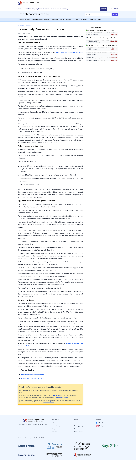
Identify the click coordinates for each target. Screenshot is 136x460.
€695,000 (113, 42)
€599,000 (113, 60)
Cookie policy (78, 432)
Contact (54, 432)
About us (55, 423)
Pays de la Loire (92, 34)
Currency (65, 9)
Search (115, 14)
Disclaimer (77, 429)
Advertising (56, 426)
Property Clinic (48, 402)
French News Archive (34, 14)
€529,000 (113, 34)
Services (58, 9)
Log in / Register (113, 9)
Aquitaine (90, 57)
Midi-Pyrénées (92, 42)
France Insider (57, 395)
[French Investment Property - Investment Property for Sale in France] (54, 455)
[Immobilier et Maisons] (82, 455)
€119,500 (113, 57)
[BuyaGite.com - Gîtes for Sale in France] (109, 446)
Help (53, 429)
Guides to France (62, 397)
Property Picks (37, 9)
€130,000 (113, 49)
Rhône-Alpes (91, 54)
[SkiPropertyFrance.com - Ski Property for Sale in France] (54, 445)
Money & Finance (24, 26)
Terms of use (78, 423)
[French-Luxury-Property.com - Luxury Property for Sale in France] (82, 445)
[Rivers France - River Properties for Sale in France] (26, 454)
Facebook (102, 423)
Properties (27, 9)
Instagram (102, 426)
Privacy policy (78, 426)
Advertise (104, 9)
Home (20, 9)
